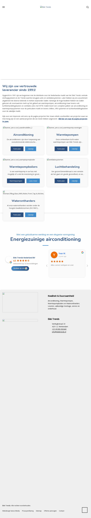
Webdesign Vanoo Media (11, 511)
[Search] (87, 7)
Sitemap (39, 511)
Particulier (17, 149)
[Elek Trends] (45, 7)
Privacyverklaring (28, 511)
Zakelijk (31, 149)
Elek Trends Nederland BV (24, 257)
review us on (18, 268)
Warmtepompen (16, 181)
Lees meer (33, 181)
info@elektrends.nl (59, 332)
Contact (61, 511)
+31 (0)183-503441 (59, 329)
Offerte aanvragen (50, 511)
